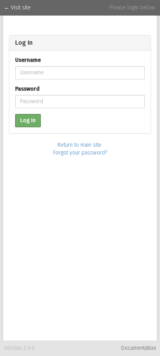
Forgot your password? (80, 152)
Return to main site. (80, 145)
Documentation (138, 348)
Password (27, 89)
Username (28, 60)
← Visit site (17, 7)
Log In (28, 120)
